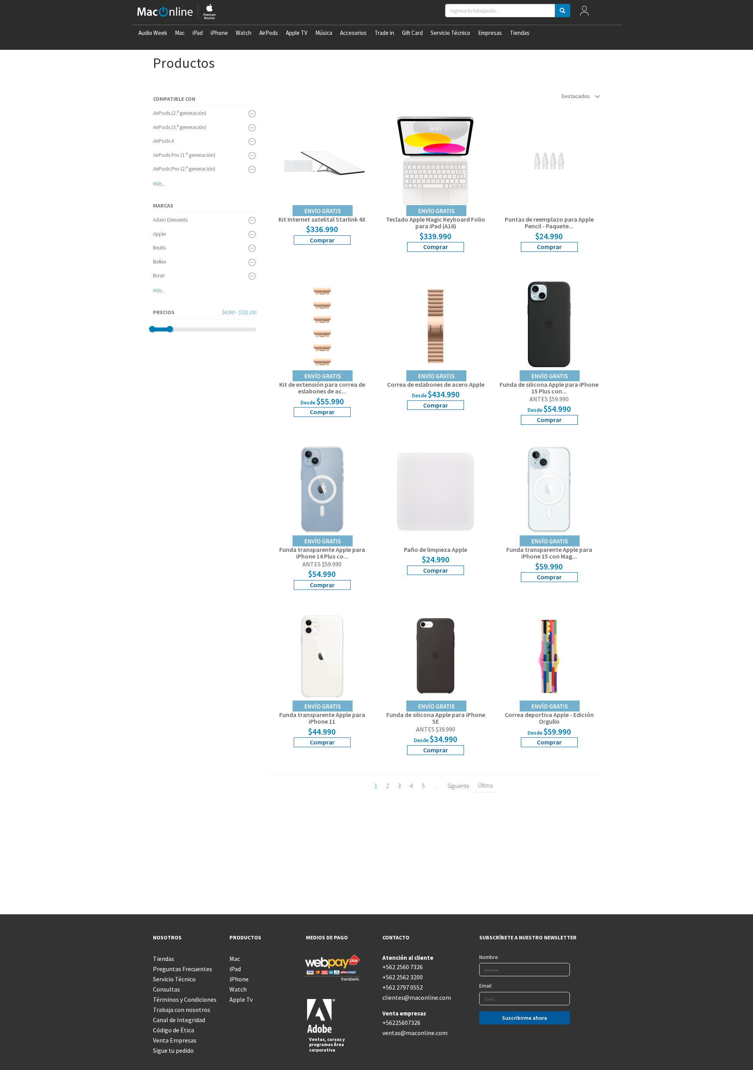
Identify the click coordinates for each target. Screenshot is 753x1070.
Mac (180, 32)
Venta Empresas (174, 1040)
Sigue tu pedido (173, 1050)
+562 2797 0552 (402, 987)
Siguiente (458, 786)
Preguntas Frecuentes (182, 969)
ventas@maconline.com (414, 1033)
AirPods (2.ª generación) (179, 112)
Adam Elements (170, 219)
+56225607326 (401, 1022)
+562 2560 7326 (402, 967)
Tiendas (519, 32)
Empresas (490, 32)
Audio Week (152, 32)
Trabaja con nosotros (181, 1010)
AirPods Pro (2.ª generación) (184, 168)
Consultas (166, 989)
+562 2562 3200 (402, 977)
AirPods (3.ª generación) (179, 127)
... (163, 183)
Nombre (488, 957)
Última (485, 785)
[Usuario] (584, 12)
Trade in (384, 32)
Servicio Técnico (450, 32)
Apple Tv (241, 999)
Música (323, 32)
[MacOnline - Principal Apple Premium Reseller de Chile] (176, 12)
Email (485, 985)
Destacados (576, 96)
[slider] (152, 329)
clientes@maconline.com (414, 997)
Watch (243, 32)
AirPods (268, 32)
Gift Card (412, 32)
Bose (158, 275)
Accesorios (353, 32)
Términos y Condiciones (184, 999)
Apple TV (296, 32)
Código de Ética (173, 1030)
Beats (159, 247)
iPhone (219, 32)
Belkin (159, 261)
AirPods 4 (163, 140)
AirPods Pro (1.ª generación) (184, 154)
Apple (159, 233)
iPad (198, 32)
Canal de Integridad (179, 1020)
